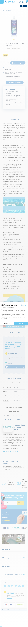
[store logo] (10, 2)
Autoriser (21, 323)
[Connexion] (23, 2)
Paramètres (7, 323)
